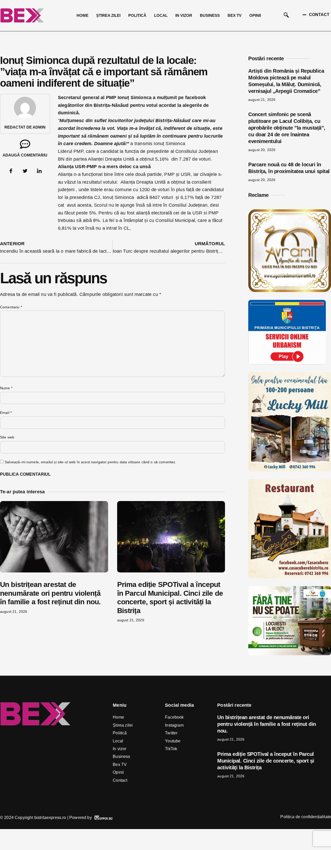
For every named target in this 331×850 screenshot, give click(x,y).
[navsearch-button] (286, 15)
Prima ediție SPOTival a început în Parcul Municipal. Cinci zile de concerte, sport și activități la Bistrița (265, 760)
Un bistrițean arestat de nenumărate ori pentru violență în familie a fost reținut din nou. (50, 593)
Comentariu (11, 307)
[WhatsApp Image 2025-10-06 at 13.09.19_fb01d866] (289, 470)
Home (82, 15)
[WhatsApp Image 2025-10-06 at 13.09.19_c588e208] (289, 576)
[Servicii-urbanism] (287, 363)
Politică (137, 15)
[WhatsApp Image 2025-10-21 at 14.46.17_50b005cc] (289, 290)
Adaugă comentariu (25, 155)
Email (6, 413)
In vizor (183, 15)
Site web (7, 437)
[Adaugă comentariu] (25, 144)
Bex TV (235, 15)
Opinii (255, 15)
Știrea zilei (108, 15)
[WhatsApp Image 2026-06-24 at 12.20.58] (289, 653)
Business (210, 15)
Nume (6, 388)
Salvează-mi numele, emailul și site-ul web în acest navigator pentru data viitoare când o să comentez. (90, 462)
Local (161, 15)
